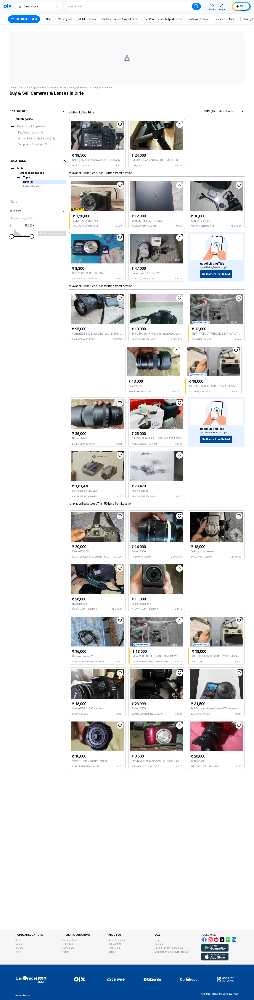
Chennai (19, 948)
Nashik (65, 952)
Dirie (28, 181)
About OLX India (116, 940)
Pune (18, 952)
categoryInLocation (79, 87)
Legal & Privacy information (169, 948)
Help (157, 940)
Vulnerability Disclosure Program (172, 952)
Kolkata (19, 940)
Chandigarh (68, 948)
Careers (112, 952)
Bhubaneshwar (69, 940)
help (17, 995)
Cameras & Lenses (56, 87)
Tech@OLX (114, 948)
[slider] (11, 236)
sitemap (25, 995)
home (13, 87)
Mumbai (19, 944)
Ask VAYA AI (114, 944)
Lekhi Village (32, 186)
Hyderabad (67, 944)
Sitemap (159, 944)
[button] (57, 6)
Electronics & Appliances (31, 87)
